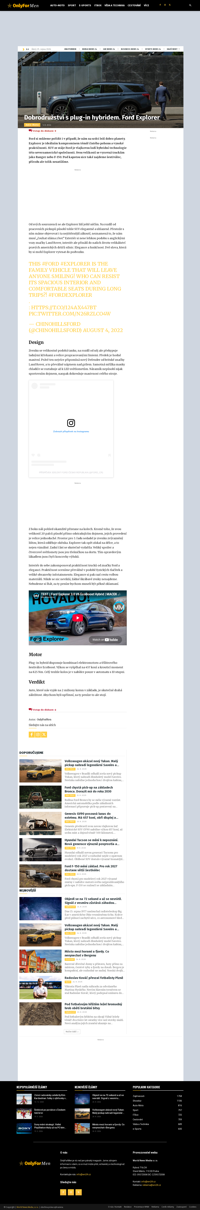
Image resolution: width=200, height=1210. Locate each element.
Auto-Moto (32, 125)
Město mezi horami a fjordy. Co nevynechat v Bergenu (87, 953)
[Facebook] (160, 5)
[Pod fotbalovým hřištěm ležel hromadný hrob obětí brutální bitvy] (40, 1014)
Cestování (70, 959)
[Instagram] (165, 5)
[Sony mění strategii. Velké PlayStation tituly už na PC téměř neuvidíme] (24, 1128)
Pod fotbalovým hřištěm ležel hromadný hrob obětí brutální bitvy (93, 1006)
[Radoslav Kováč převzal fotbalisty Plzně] (40, 987)
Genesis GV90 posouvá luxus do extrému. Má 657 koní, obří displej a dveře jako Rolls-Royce (90, 816)
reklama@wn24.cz (151, 1185)
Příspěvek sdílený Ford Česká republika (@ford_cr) (71, 472)
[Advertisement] (77, 194)
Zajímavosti (70, 907)
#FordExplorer (70, 295)
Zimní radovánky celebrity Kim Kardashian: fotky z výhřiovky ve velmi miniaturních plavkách (50, 1097)
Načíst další (71, 1031)
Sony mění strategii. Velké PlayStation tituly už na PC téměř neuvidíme (50, 1126)
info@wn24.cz (84, 1174)
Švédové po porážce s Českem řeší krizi (49, 1111)
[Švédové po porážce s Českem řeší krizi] (24, 1113)
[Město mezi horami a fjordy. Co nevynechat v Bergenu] (40, 961)
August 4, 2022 (103, 330)
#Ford (50, 264)
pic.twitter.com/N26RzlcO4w (70, 314)
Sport (68, 982)
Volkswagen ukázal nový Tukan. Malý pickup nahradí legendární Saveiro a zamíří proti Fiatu (91, 763)
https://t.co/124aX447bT (63, 307)
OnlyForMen (44, 719)
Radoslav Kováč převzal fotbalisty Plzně (94, 978)
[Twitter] (170, 5)
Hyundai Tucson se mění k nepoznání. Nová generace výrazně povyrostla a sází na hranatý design (91, 842)
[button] (190, 5)
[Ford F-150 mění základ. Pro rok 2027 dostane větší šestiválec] (40, 876)
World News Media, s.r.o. (28, 1207)
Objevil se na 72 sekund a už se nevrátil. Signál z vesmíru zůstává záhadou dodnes (93, 901)
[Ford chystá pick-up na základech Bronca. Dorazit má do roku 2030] (40, 797)
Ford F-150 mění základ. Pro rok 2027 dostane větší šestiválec (91, 868)
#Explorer (75, 264)
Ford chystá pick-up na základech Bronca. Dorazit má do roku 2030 (89, 789)
